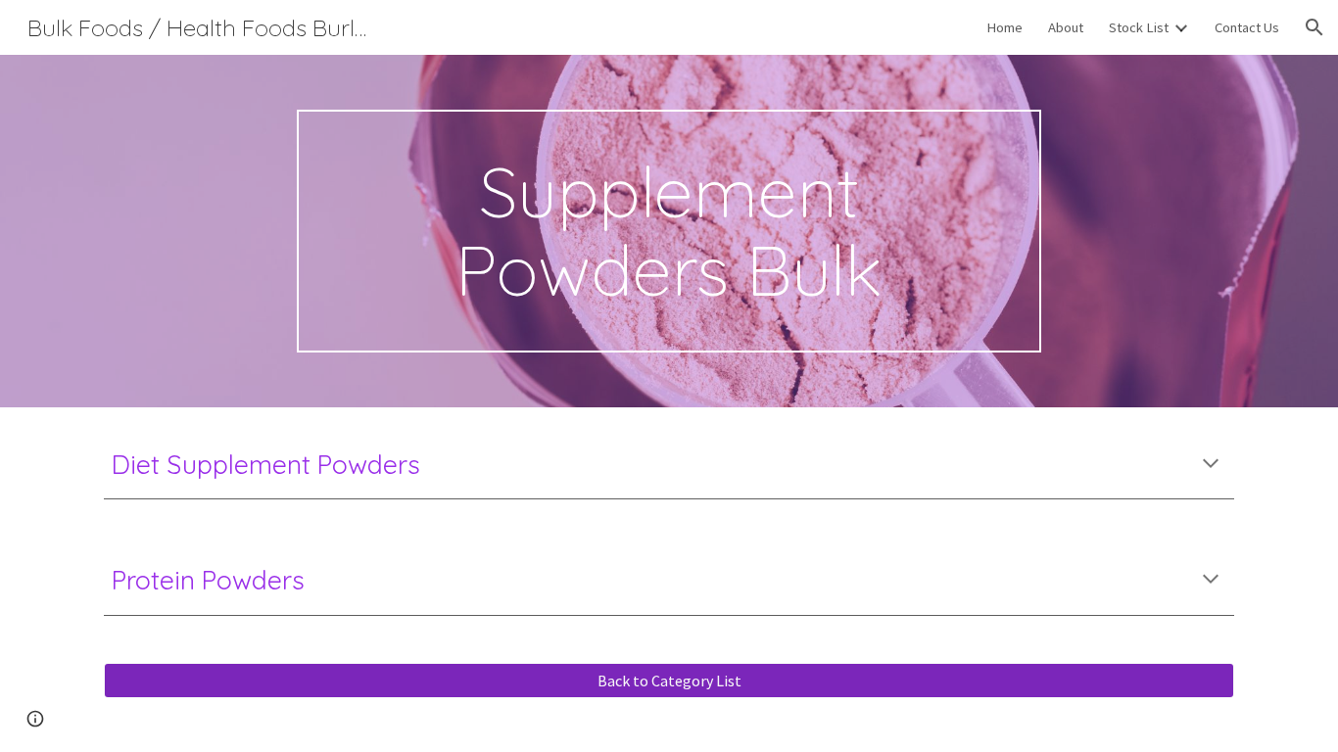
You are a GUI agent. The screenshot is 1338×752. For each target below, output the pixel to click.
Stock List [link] (1139, 27)
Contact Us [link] (1247, 27)
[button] (1314, 27)
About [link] (1065, 27)
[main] (669, 231)
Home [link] (1004, 27)
